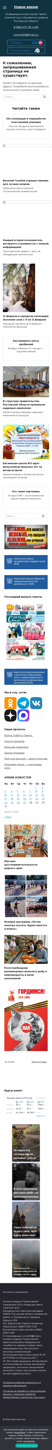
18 (12, 799)
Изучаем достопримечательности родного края (20, 865)
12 (18, 795)
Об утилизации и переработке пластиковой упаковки (26, 120)
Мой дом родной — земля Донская (25, 758)
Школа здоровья (14, 753)
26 (18, 802)
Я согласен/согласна (27, 1445)
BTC (43, 1102)
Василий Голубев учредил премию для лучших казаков (25, 182)
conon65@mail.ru (26, 34)
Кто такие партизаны (26, 491)
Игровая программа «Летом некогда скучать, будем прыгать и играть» (25, 925)
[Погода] (9, 1062)
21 (30, 799)
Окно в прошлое (14, 741)
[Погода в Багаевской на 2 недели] (39, 1062)
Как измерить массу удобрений (26, 342)
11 (12, 795)
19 (18, 799)
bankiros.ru (41, 1116)
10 (5, 795)
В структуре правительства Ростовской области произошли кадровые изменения (24, 404)
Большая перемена (16, 747)
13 (24, 795)
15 (36, 795)
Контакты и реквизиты (15, 1292)
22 (36, 799)
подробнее (19, 1432)
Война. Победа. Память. (18, 735)
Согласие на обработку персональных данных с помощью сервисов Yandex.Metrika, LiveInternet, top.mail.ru (24, 1394)
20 (24, 799)
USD (21, 1102)
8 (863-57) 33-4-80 (26, 27)
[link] (26, 44)
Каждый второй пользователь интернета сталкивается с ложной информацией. (26, 244)
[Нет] (48, 1438)
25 (12, 802)
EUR (32, 1102)
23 (43, 799)
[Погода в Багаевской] (26, 1059)
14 (30, 795)
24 (5, 802)
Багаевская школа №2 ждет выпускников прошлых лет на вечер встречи (22, 467)
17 (5, 799)
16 (43, 795)
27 (24, 802)
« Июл (7, 817)
